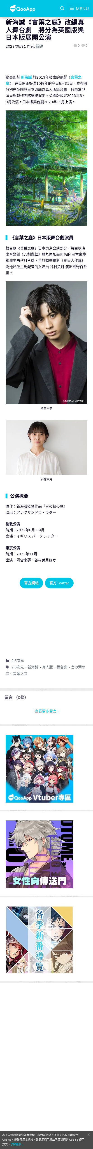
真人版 (47, 667)
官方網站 (31, 583)
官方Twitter (59, 583)
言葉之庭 (20, 673)
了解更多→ (17, 1144)
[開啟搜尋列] (62, 8)
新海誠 (26, 77)
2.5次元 (18, 660)
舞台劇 (61, 667)
